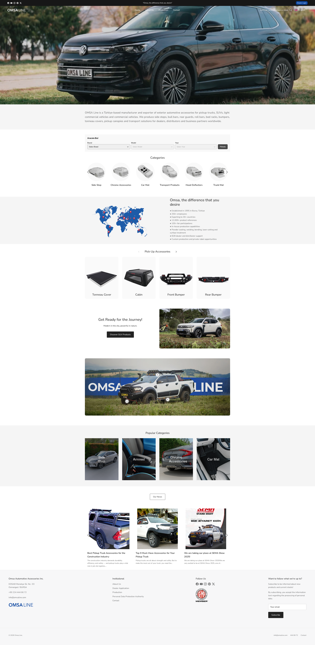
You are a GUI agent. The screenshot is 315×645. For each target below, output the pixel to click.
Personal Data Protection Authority (128, 596)
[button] (227, 172)
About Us (149, 10)
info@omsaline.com (280, 635)
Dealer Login (301, 3)
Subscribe (275, 615)
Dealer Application (120, 588)
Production (163, 10)
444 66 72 (294, 635)
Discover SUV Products (120, 334)
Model (133, 143)
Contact (176, 10)
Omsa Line (18, 635)
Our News (157, 496)
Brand (89, 143)
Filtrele (223, 147)
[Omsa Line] (16, 10)
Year (177, 143)
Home (137, 10)
